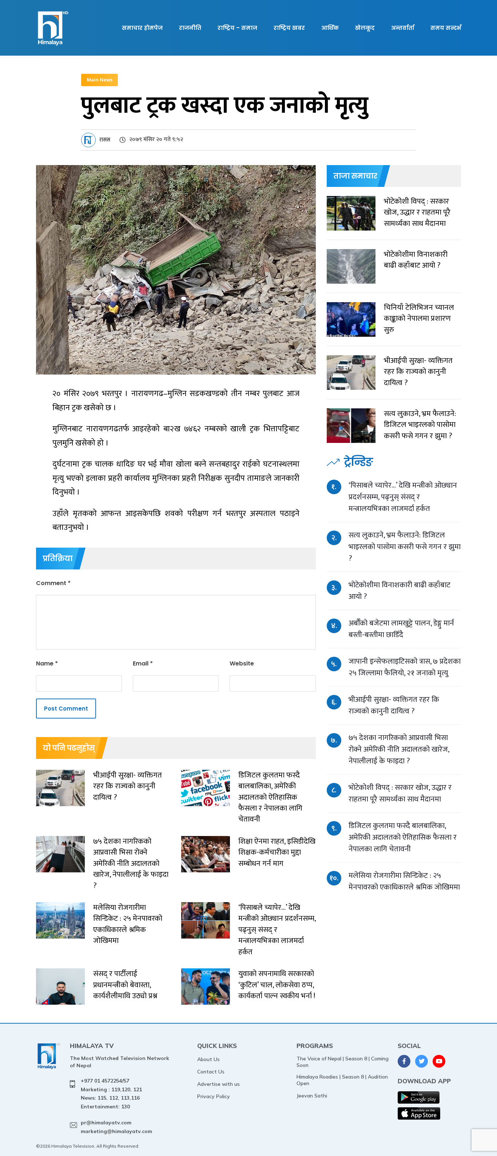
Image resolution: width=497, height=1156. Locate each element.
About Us (208, 1059)
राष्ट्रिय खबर (289, 28)
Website (242, 663)
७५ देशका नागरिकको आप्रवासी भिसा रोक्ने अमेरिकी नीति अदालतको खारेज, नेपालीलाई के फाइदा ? (399, 749)
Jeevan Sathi (312, 1095)
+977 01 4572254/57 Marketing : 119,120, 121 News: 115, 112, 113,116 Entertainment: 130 (111, 1093)
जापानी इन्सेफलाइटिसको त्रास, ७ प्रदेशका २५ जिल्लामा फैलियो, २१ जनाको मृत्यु (405, 667)
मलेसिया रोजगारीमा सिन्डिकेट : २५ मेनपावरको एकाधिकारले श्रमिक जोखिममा (404, 881)
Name (47, 663)
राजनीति (190, 28)
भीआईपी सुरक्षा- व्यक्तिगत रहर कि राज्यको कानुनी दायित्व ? (394, 705)
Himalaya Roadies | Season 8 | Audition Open (342, 1080)
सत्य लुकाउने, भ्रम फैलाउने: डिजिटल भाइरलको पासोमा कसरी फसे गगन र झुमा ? (405, 547)
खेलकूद (365, 28)
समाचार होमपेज (142, 28)
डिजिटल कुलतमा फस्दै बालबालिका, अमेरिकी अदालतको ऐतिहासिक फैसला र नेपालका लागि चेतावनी (403, 837)
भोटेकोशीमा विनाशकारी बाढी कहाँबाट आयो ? (399, 591)
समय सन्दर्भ (445, 28)
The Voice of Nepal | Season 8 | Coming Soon (343, 1061)
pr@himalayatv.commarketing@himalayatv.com (116, 1127)
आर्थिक (330, 28)
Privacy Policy (213, 1096)
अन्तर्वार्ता (402, 28)
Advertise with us (218, 1084)
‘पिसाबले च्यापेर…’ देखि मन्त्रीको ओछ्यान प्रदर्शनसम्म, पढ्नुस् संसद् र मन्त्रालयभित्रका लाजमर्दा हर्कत (403, 497)
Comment (53, 583)
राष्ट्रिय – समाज (237, 28)
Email (143, 663)
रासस (104, 139)
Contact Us (210, 1071)
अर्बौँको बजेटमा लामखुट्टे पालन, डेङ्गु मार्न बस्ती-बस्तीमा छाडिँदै (401, 629)
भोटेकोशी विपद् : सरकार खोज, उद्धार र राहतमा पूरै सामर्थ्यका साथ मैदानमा (400, 793)
